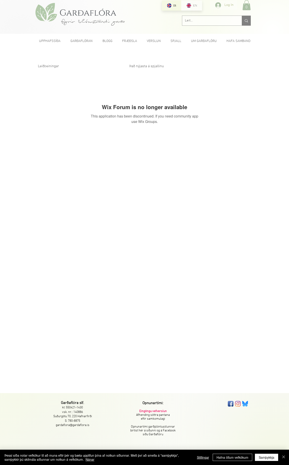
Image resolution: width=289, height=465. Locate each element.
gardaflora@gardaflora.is (72, 425)
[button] (246, 5)
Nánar (90, 459)
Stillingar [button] (203, 457)
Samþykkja (266, 457)
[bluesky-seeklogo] (245, 404)
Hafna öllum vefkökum (232, 457)
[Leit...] (246, 20)
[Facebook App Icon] (230, 404)
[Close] (283, 457)
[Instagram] (238, 404)
